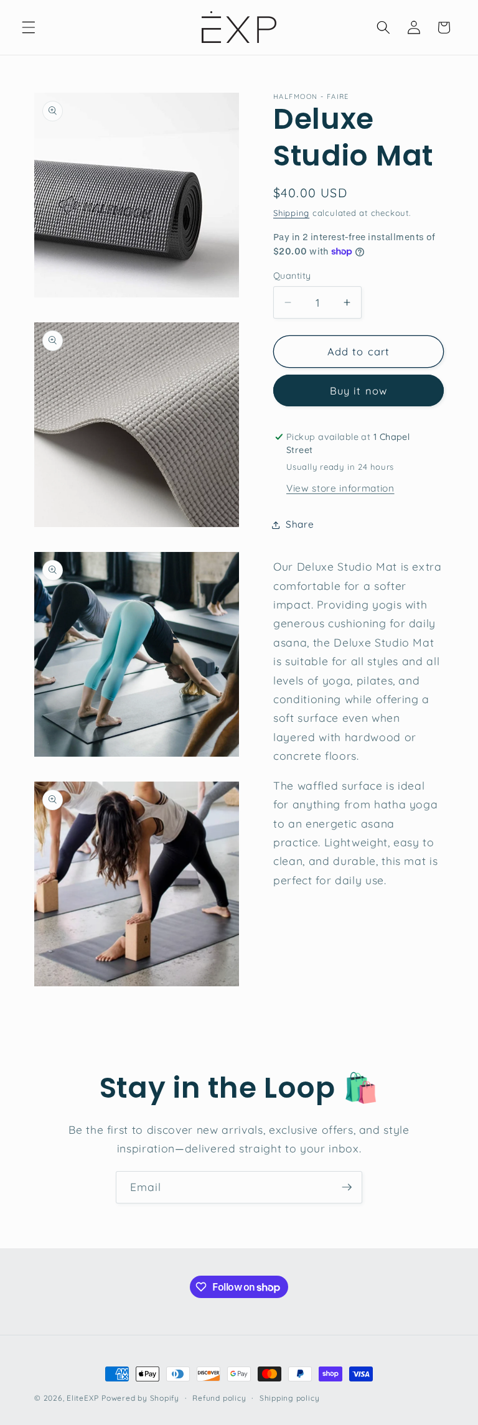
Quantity (292, 275)
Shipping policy (290, 1398)
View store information (340, 488)
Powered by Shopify (140, 1398)
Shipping (291, 213)
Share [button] (300, 524)
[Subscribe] (347, 1187)
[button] (29, 27)
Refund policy (219, 1398)
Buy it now (358, 390)
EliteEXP (82, 1398)
